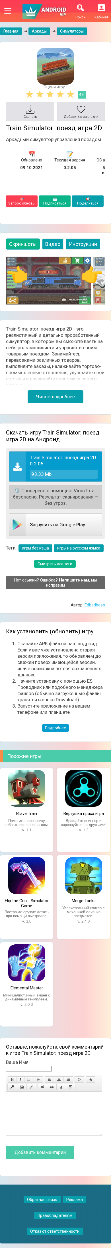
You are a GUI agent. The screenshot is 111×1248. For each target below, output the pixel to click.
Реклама (74, 1199)
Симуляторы (72, 31)
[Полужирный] (12, 1079)
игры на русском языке (78, 548)
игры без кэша (35, 548)
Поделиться (87, 201)
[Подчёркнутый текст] (29, 1079)
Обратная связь (42, 1199)
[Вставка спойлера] (70, 1087)
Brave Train (26, 813)
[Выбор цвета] (31, 1087)
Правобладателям (55, 1215)
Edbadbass (95, 605)
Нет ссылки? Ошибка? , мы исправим (55, 583)
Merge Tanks (84, 900)
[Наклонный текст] (20, 1079)
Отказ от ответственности (54, 1231)
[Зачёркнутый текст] (38, 1079)
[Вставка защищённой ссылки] (12, 1087)
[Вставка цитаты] (52, 1087)
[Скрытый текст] (42, 1087)
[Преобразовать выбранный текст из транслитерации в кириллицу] (61, 1087)
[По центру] (59, 1079)
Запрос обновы (22, 201)
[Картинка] (22, 1087)
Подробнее (55, 728)
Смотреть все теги (55, 564)
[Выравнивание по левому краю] (49, 1079)
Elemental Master (27, 988)
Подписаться (54, 201)
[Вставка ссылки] (90, 1079)
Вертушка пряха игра (83, 813)
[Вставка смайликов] (79, 1079)
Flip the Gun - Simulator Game (27, 902)
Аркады (39, 31)
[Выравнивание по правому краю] (68, 1079)
